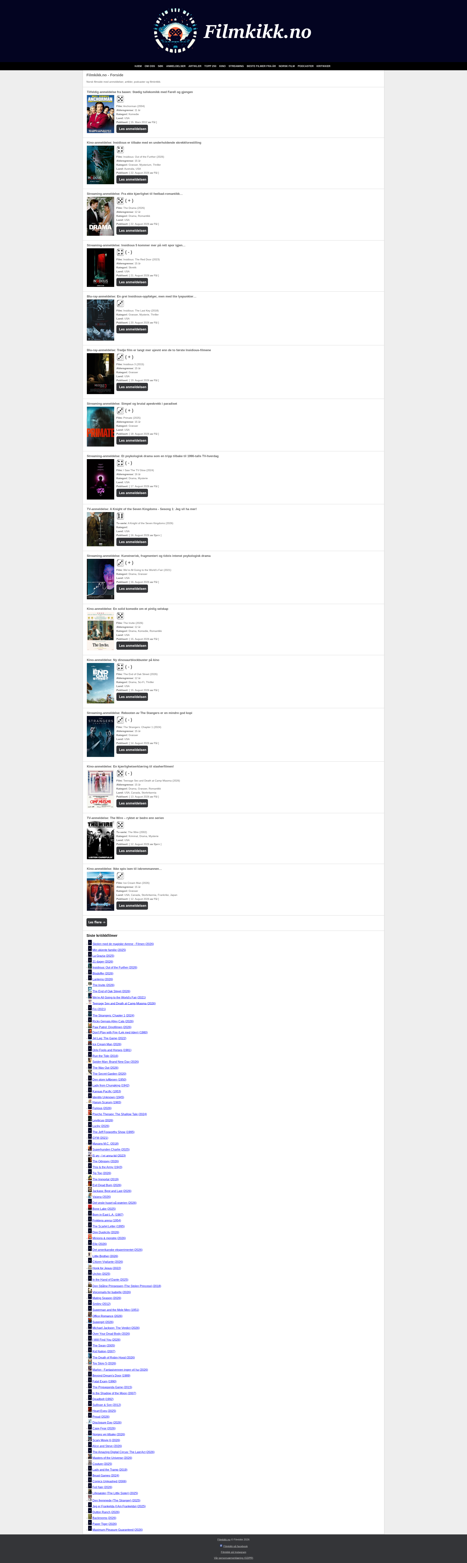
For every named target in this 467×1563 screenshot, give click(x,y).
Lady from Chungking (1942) (110, 1085)
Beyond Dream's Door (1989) (111, 1375)
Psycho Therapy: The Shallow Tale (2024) (119, 1114)
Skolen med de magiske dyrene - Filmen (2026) (123, 944)
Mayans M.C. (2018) (105, 1143)
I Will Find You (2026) (106, 1339)
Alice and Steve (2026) (107, 1446)
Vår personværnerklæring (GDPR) (233, 1557)
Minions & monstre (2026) (109, 1238)
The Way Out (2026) (105, 1067)
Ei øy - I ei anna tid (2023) (109, 1155)
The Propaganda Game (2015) (112, 1387)
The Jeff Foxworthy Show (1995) (113, 1132)
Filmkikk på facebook (235, 1546)
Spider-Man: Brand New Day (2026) (115, 1061)
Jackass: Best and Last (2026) (111, 1191)
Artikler (195, 66)
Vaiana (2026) (101, 1197)
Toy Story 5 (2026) (104, 1363)
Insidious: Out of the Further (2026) (114, 967)
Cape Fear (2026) (103, 1428)
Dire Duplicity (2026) (105, 1232)
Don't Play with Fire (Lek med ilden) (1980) (120, 1032)
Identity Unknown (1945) (108, 1097)
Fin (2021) (99, 1009)
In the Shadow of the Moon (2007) (114, 1393)
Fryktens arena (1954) (106, 1220)
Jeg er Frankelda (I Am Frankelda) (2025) (119, 1506)
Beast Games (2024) (105, 1475)
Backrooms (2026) (104, 1518)
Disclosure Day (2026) (106, 1422)
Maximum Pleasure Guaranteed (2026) (117, 1529)
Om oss (150, 66)
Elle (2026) (99, 1244)
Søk (161, 66)
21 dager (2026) (102, 961)
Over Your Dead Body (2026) (111, 1333)
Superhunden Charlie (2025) (111, 1149)
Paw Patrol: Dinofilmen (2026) (111, 1027)
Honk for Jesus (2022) (106, 1268)
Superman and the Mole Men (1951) (115, 1309)
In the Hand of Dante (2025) (110, 1279)
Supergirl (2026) (102, 1322)
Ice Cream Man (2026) (106, 1044)
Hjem (138, 66)
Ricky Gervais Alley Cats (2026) (113, 1021)
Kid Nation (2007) (103, 1351)
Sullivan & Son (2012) (106, 1405)
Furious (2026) (101, 1108)
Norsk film (287, 66)
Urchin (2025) (101, 1273)
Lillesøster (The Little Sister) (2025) (115, 1493)
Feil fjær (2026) (102, 1487)
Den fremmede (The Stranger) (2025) (116, 1500)
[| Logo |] (233, 57)
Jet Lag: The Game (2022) (109, 1038)
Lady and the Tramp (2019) (109, 1469)
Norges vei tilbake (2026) (108, 1434)
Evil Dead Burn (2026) (106, 1185)
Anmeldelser (176, 66)
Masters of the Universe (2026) (112, 1457)
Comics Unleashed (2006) (109, 1481)
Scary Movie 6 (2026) (106, 1440)
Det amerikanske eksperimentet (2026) (117, 1250)
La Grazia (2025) (103, 955)
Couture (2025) (102, 1463)
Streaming (237, 66)
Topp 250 (210, 66)
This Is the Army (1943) (107, 1167)
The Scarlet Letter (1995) (108, 1226)
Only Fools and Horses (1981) (111, 1050)
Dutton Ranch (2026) (105, 1512)
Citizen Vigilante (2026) (107, 1262)
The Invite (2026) (103, 985)
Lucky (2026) (100, 1126)
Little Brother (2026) (105, 1256)
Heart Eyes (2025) (104, 1410)
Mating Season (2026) (106, 1298)
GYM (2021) (100, 1137)
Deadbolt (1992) (102, 1399)
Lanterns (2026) (102, 979)
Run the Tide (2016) (105, 1055)
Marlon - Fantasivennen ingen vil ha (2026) (120, 1369)
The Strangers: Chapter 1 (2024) (113, 1015)
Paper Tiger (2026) (104, 1523)
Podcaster (306, 66)
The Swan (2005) (103, 1345)
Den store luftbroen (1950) (109, 1079)
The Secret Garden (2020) (109, 1073)
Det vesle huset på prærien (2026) (114, 1202)
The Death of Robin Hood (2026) (113, 1357)
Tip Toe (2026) (101, 1173)
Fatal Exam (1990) (104, 1381)
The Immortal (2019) (105, 1179)
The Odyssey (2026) (105, 1161)
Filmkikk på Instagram (233, 1552)
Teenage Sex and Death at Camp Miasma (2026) (124, 1003)
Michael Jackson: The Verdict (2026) (116, 1327)
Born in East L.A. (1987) (107, 1214)
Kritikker (323, 66)
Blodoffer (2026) (102, 973)
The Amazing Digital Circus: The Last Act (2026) (123, 1452)
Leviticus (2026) (102, 1120)
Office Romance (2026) (107, 1315)
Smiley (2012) (101, 1304)
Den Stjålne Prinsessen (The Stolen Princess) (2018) (126, 1286)
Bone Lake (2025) (104, 1208)
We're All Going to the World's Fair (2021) (119, 997)
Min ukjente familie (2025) (109, 950)
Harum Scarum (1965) (106, 1102)
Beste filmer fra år (262, 66)
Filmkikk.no (223, 1539)
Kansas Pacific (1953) (106, 1091)
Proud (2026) (100, 1416)
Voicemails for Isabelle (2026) (111, 1292)
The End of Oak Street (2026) (111, 991)
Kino (222, 66)
